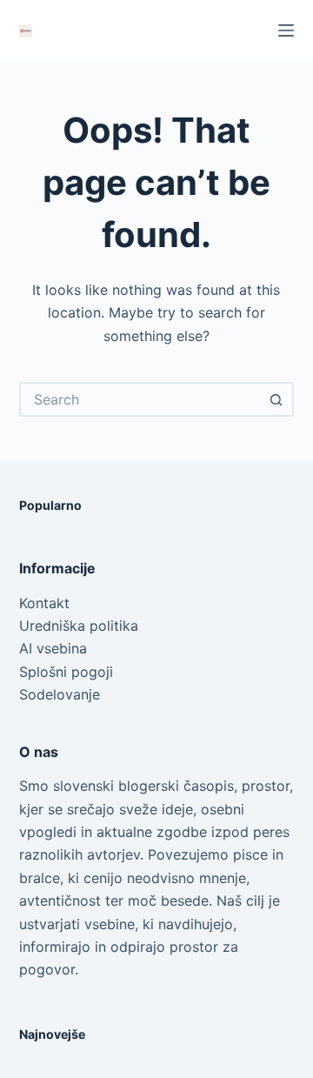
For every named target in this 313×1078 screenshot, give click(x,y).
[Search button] (276, 399)
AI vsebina (53, 648)
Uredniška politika (78, 625)
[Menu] (286, 30)
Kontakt (44, 603)
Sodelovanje (59, 694)
